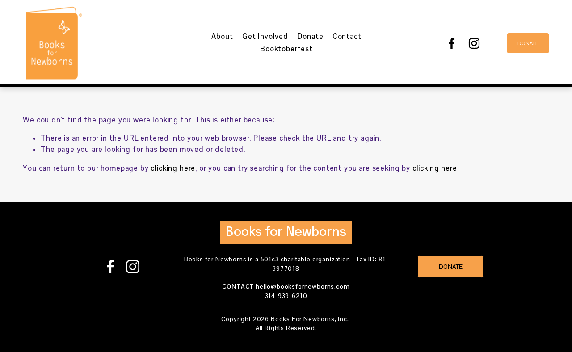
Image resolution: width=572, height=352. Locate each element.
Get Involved (265, 36)
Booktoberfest (286, 49)
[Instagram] (474, 43)
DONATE (527, 43)
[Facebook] (451, 43)
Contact (347, 36)
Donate (310, 36)
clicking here (173, 168)
